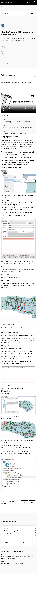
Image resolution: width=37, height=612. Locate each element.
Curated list (7, 13)
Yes (24, 502)
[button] (18, 8)
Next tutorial (30, 13)
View (6, 542)
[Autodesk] (9, 2)
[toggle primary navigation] (3, 2)
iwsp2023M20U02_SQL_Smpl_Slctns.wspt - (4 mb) (17, 82)
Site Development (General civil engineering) (14, 557)
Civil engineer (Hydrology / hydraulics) (12, 563)
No (32, 502)
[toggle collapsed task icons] (27, 2)
